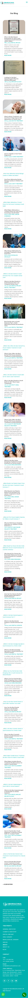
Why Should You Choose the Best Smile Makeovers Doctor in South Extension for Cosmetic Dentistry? (13, 555)
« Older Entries (8, 884)
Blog (4, 949)
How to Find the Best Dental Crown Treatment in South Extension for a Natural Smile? (13, 863)
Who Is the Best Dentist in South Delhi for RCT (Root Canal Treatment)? (13, 382)
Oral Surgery (7, 937)
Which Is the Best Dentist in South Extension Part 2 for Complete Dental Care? (12, 283)
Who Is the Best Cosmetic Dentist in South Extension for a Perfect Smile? (13, 736)
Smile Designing (16, 464)
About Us (6, 947)
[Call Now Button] (24, 995)
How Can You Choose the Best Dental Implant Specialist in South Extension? (13, 595)
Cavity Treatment (17, 183)
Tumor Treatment (17, 156)
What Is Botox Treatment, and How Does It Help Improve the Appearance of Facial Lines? (13, 118)
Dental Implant (16, 42)
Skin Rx (5, 942)
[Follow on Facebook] (8, 980)
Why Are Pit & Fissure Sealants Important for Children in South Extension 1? (13, 524)
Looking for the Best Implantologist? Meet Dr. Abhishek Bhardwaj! (11, 79)
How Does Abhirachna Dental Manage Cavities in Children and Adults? (13, 181)
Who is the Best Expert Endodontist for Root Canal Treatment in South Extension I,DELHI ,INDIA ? (13, 39)
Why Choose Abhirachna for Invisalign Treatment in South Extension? (12, 252)
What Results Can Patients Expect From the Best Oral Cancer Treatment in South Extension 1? (12, 493)
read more (8, 55)
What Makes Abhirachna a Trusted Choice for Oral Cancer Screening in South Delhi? (13, 211)
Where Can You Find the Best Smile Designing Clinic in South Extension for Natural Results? (13, 680)
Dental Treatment (10, 287)
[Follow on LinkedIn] (12, 980)
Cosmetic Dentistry (9, 931)
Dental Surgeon (17, 625)
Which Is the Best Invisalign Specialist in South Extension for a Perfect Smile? (13, 651)
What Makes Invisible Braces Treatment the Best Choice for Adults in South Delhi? (13, 763)
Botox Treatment (17, 121)
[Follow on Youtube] (16, 980)
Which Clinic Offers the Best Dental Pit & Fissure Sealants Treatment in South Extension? (13, 355)
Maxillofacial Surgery (11, 939)
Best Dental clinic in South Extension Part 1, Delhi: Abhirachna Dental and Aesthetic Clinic (13, 323)
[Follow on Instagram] (4, 980)
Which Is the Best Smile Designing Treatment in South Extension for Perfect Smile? (13, 462)
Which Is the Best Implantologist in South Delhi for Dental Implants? (13, 792)
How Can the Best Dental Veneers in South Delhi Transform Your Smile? (11, 709)
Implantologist (17, 81)
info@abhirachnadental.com (12, 966)
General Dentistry (9, 929)
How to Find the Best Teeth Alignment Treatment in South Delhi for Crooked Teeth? (13, 832)
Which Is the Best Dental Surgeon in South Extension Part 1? (13, 622)
